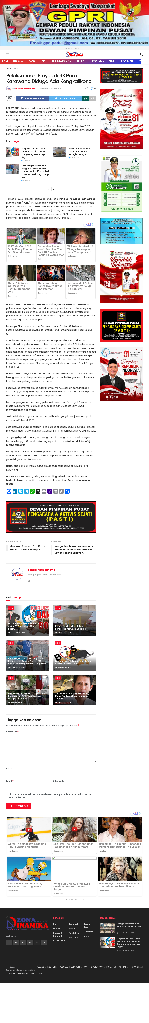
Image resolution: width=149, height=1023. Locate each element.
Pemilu (112, 61)
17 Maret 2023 (46, 88)
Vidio (86, 936)
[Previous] (48, 189)
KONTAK (122, 966)
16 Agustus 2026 (64, 667)
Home (5, 61)
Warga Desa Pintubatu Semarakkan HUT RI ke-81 (129, 926)
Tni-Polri (82, 61)
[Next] (53, 189)
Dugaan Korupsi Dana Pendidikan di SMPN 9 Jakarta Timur (73, 662)
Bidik (44, 61)
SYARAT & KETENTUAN (93, 966)
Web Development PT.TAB (23, 973)
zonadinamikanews (25, 88)
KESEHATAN (98, 61)
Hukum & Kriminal (62, 61)
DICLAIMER (111, 966)
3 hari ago (74, 158)
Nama (10, 768)
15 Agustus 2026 (64, 702)
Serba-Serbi (87, 926)
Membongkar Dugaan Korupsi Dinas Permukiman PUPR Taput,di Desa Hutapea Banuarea (26, 696)
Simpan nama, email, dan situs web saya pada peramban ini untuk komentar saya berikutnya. (50, 796)
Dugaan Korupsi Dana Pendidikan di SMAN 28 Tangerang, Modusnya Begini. (33, 153)
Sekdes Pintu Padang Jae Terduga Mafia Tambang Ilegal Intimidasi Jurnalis (72, 696)
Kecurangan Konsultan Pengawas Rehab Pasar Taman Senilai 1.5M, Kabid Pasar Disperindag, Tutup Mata (35, 171)
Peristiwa (73, 937)
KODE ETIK (52, 966)
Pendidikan (127, 61)
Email (10, 781)
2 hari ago (27, 160)
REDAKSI (40, 966)
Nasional (18, 61)
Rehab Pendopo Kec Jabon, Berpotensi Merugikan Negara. (79, 151)
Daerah (33, 61)
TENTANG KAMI (136, 966)
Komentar (12, 731)
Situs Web (58, 781)
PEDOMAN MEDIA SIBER (70, 966)
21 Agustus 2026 (64, 632)
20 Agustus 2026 (17, 667)
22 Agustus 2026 (17, 632)
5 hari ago (27, 180)
